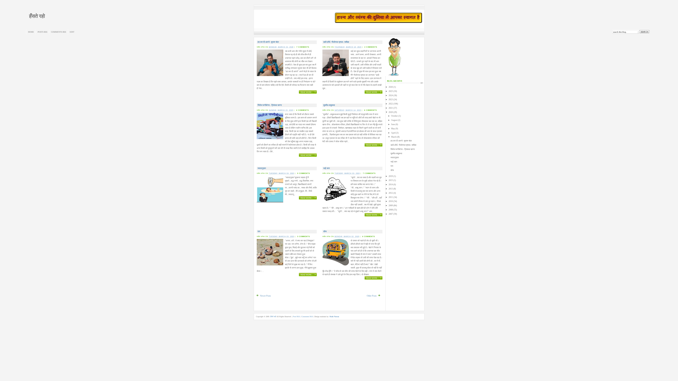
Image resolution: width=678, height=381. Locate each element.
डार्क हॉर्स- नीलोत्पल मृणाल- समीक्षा (336, 42)
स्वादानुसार (262, 168)
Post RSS (296, 317)
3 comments (303, 236)
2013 (391, 189)
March (394, 137)
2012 (391, 193)
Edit (72, 32)
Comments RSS (58, 32)
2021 (391, 108)
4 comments (302, 110)
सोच (324, 231)
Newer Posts (265, 296)
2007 (391, 214)
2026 (391, 87)
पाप (259, 231)
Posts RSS (42, 32)
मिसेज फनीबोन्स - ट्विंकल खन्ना (270, 105)
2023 (391, 99)
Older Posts (372, 296)
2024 (391, 95)
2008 (391, 209)
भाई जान (326, 168)
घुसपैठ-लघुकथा (329, 105)
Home (31, 32)
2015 (391, 180)
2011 (391, 197)
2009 (391, 205)
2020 (391, 112)
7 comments (302, 47)
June (393, 124)
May (393, 128)
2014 (391, 184)
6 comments (370, 110)
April (393, 133)
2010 (391, 201)
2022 (391, 103)
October (394, 116)
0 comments (303, 173)
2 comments (370, 47)
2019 (391, 176)
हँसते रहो (37, 16)
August (394, 120)
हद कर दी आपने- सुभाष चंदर (268, 42)
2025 (391, 91)
